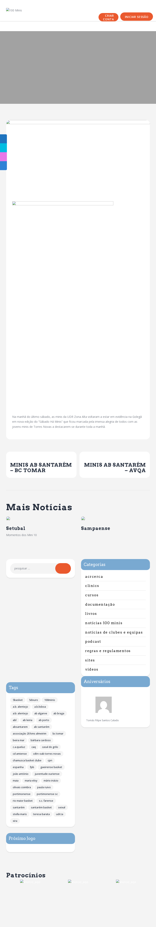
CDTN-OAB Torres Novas (47, 753)
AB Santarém (41, 727)
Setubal (15, 528)
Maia (15, 780)
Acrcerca (94, 577)
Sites (90, 660)
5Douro (33, 700)
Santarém (19, 807)
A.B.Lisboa (40, 706)
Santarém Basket (41, 807)
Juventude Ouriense (47, 774)
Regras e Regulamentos (108, 651)
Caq (33, 747)
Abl (14, 720)
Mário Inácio (51, 780)
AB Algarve (40, 713)
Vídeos (91, 669)
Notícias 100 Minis (103, 623)
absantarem (20, 727)
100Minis (49, 700)
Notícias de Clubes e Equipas (114, 632)
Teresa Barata (41, 814)
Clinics (92, 586)
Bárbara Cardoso (41, 740)
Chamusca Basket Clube (27, 760)
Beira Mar (18, 740)
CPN (50, 760)
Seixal (61, 807)
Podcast (93, 641)
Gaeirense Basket (51, 767)
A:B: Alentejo (20, 713)
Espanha (18, 767)
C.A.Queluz (19, 747)
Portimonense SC (47, 794)
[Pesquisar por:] (40, 568)
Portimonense (21, 794)
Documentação (100, 604)
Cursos (92, 595)
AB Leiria (27, 720)
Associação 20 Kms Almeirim (29, 733)
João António (20, 774)
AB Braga (58, 713)
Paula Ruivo (44, 787)
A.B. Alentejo (20, 706)
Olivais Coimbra (22, 787)
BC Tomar (58, 733)
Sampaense (95, 528)
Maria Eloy (31, 780)
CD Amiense (20, 753)
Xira (15, 821)
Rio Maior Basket (23, 800)
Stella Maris (20, 814)
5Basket (18, 700)
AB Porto (44, 720)
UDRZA (59, 814)
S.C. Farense (46, 800)
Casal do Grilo (50, 747)
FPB (32, 767)
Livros (91, 614)
